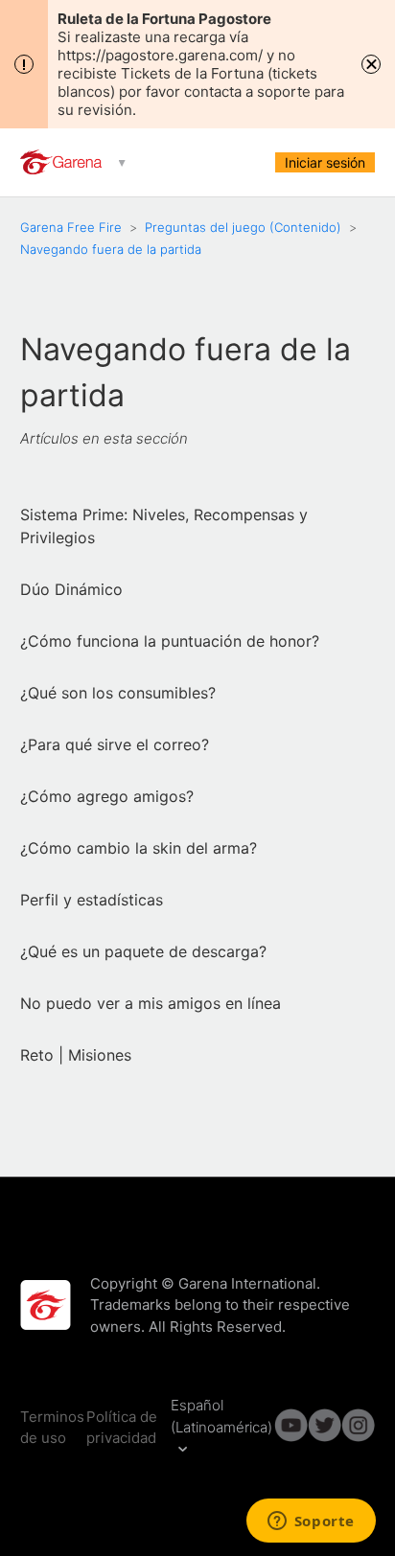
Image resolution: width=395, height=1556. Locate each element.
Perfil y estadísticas (91, 899)
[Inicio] (62, 169)
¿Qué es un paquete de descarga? (143, 951)
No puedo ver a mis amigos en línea (150, 1003)
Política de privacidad (121, 1427)
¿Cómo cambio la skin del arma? (138, 848)
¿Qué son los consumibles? (118, 692)
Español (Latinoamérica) (221, 1416)
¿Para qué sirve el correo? (114, 744)
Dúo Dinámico (71, 589)
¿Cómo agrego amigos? (107, 796)
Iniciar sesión (325, 162)
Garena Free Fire (71, 227)
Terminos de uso (52, 1427)
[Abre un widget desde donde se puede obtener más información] (310, 1522)
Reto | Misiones (75, 1054)
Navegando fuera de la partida (110, 249)
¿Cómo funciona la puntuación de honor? (169, 641)
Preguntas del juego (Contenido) (245, 227)
